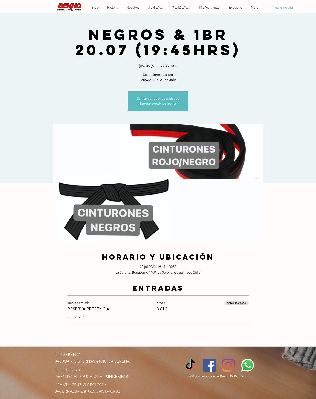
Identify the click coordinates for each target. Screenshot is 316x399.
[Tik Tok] (190, 365)
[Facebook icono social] (209, 365)
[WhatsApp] (247, 365)
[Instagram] (228, 365)
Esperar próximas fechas (158, 103)
